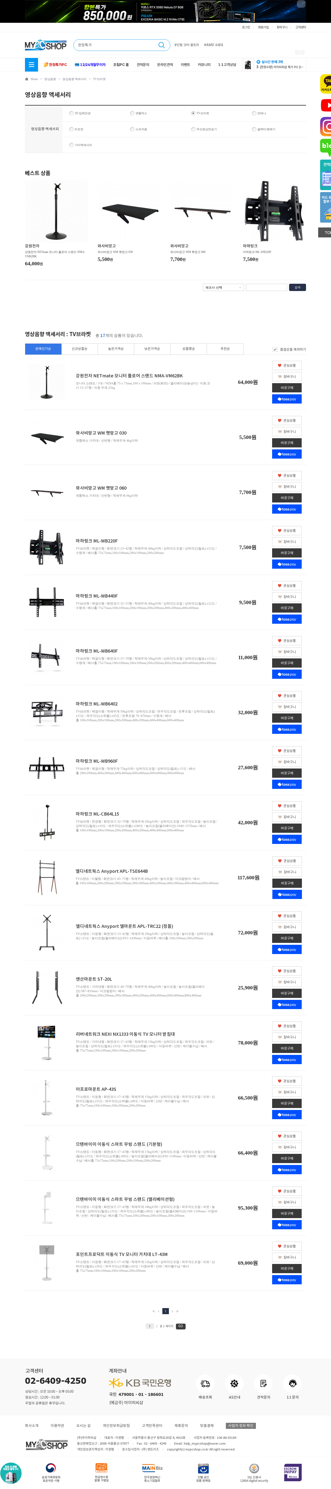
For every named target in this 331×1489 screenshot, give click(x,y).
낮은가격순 (152, 349)
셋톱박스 (141, 113)
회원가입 (263, 27)
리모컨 (79, 129)
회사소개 (32, 1426)
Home (34, 79)
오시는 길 (83, 1426)
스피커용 (141, 129)
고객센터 (300, 27)
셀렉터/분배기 (266, 129)
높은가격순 (116, 349)
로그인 (246, 27)
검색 (297, 287)
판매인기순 (43, 349)
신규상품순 (79, 349)
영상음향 (50, 79)
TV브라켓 (99, 79)
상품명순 (188, 349)
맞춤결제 (207, 1426)
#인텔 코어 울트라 (186, 45)
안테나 (261, 113)
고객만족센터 (152, 1426)
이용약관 (57, 1426)
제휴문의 (181, 1426)
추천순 (225, 349)
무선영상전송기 (207, 129)
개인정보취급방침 (116, 1426)
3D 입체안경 (83, 113)
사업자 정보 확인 (240, 1426)
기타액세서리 (83, 145)
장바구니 (282, 27)
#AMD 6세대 (213, 45)
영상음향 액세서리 (75, 79)
